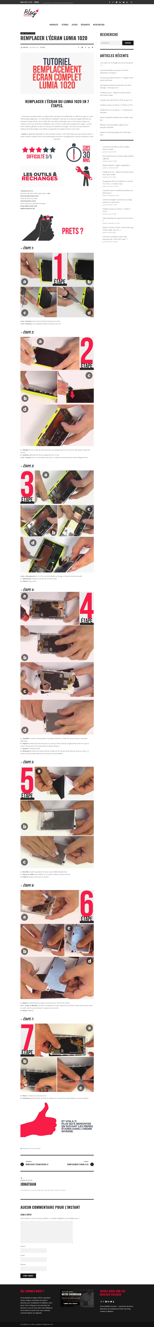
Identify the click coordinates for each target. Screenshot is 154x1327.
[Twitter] (123, 2)
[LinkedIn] (120, 2)
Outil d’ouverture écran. (28, 201)
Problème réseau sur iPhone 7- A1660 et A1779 (116, 105)
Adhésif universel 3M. (27, 208)
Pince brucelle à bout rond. (29, 196)
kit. (49, 193)
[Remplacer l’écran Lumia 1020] (57, 73)
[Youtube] (126, 2)
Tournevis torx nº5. (26, 191)
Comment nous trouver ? (70, 1303)
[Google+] (113, 2)
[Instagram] (116, 2)
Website (23, 1264)
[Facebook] (109, 2)
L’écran (23, 134)
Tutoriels (32, 33)
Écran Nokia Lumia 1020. (28, 206)
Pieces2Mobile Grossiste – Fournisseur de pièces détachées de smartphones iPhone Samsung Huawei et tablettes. (116, 1308)
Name (22, 1246)
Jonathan (25, 47)
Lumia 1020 (24, 33)
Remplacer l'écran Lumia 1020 (31, 1148)
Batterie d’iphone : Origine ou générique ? (116, 165)
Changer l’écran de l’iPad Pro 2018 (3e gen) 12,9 (116, 100)
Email (22, 1255)
